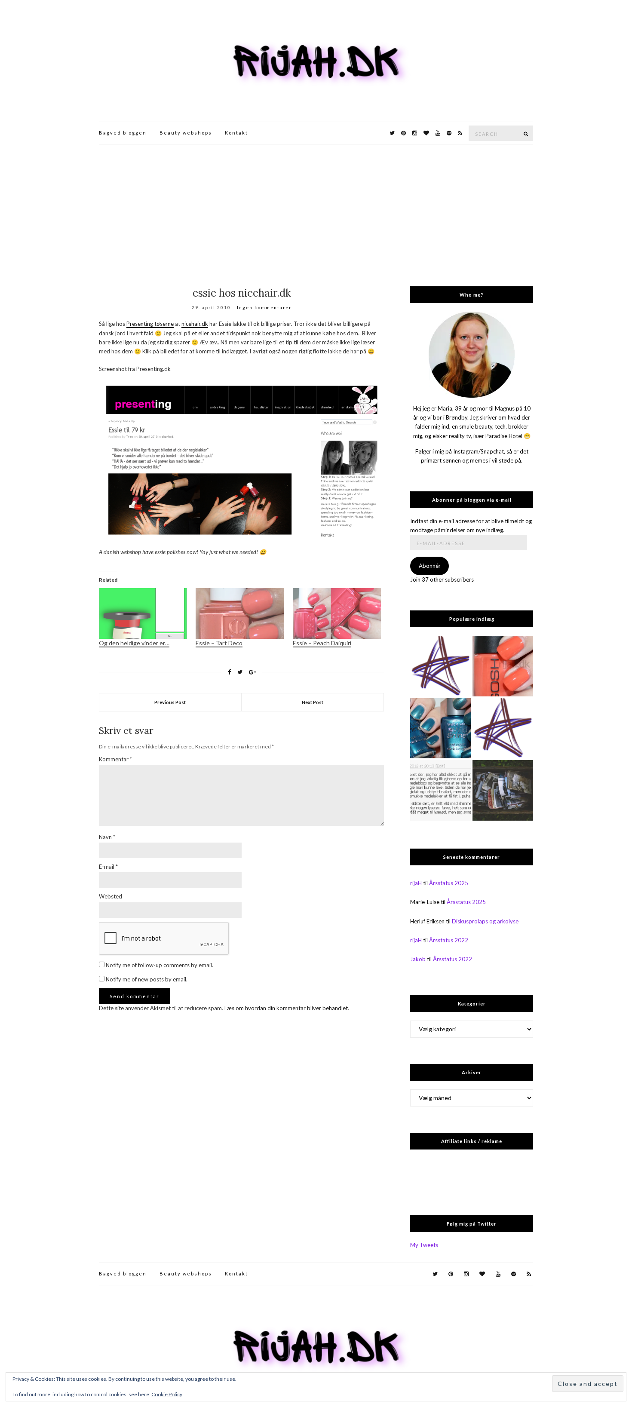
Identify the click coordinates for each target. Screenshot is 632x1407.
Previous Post (170, 702)
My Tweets (424, 1244)
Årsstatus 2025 (448, 883)
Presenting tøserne (150, 323)
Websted (110, 896)
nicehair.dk (194, 323)
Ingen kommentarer (264, 307)
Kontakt (236, 132)
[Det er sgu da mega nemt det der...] (502, 790)
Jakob (418, 959)
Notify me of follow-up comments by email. (159, 965)
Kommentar (115, 759)
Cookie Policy (166, 1394)
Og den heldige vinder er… (134, 643)
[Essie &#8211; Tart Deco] (240, 613)
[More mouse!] (440, 666)
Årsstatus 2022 (448, 940)
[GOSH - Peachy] (502, 666)
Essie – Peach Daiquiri (322, 643)
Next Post (312, 702)
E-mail (108, 866)
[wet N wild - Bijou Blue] (440, 728)
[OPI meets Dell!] (502, 728)
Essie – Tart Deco (219, 643)
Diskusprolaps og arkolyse (485, 921)
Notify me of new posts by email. (146, 979)
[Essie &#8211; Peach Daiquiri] (337, 613)
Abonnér (430, 565)
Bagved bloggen (123, 132)
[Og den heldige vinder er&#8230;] (143, 613)
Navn (107, 837)
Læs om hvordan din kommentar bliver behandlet (286, 1008)
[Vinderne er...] (440, 790)
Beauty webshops (186, 132)
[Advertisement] (316, 209)
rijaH (416, 883)
